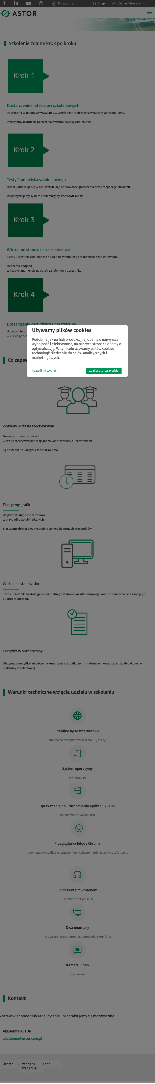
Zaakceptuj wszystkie (104, 371)
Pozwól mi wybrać (44, 371)
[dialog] (77, 351)
